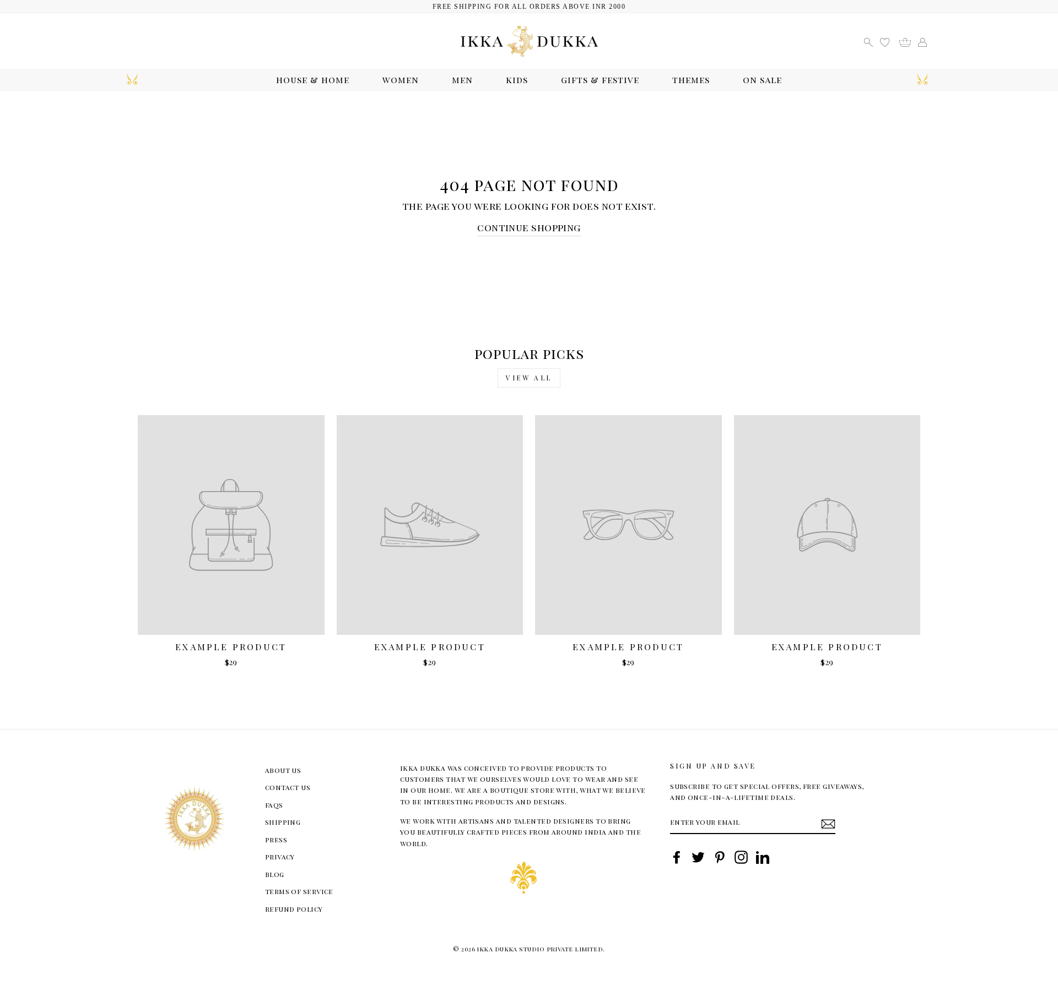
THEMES (691, 79)
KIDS (517, 79)
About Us (283, 770)
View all (529, 377)
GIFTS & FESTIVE (600, 79)
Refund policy (294, 908)
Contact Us (288, 787)
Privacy (280, 856)
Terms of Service (299, 891)
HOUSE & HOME (312, 79)
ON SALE (762, 79)
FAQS (274, 804)
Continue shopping (529, 227)
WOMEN (400, 79)
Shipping (283, 821)
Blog (274, 874)
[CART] (909, 41)
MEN (462, 79)
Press (276, 839)
